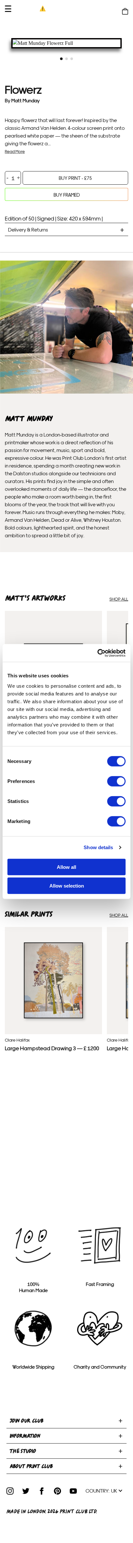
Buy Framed (67, 195)
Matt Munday (25, 100)
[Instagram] (10, 1491)
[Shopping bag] (125, 11)
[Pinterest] (57, 1491)
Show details (98, 847)
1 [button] (61, 58)
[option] (66, 43)
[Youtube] (73, 1491)
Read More (15, 151)
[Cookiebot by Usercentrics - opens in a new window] (97, 653)
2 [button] (66, 58)
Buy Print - (75, 178)
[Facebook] (41, 1491)
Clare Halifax (17, 1040)
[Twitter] (25, 1491)
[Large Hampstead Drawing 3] (53, 1016)
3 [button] (71, 58)
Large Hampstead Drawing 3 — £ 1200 (52, 1047)
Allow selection (66, 886)
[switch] (116, 781)
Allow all (66, 866)
